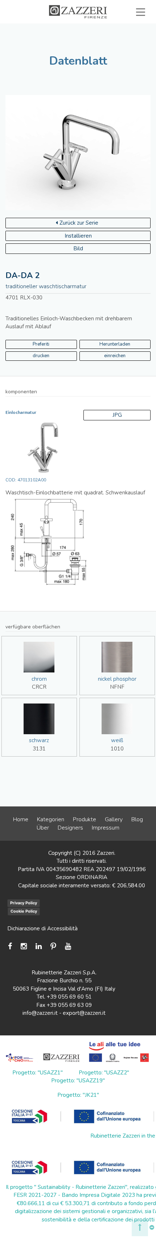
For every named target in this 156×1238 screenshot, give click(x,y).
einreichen (115, 355)
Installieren (78, 235)
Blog (137, 819)
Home (20, 819)
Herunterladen (114, 344)
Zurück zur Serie (78, 222)
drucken (41, 355)
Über (43, 828)
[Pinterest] (53, 946)
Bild (78, 248)
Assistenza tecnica (111, 28)
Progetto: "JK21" (78, 1095)
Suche (124, 45)
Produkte (84, 819)
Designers (70, 828)
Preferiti (41, 344)
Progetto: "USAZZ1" (37, 1072)
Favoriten (76, 45)
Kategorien (50, 819)
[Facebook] (12, 946)
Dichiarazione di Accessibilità (42, 928)
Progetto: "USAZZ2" (104, 1072)
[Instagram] (23, 946)
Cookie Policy (24, 911)
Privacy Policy (23, 902)
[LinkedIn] (38, 946)
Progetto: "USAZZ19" (78, 1080)
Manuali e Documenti (69, 37)
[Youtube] (68, 946)
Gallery (114, 819)
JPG (117, 415)
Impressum (105, 828)
